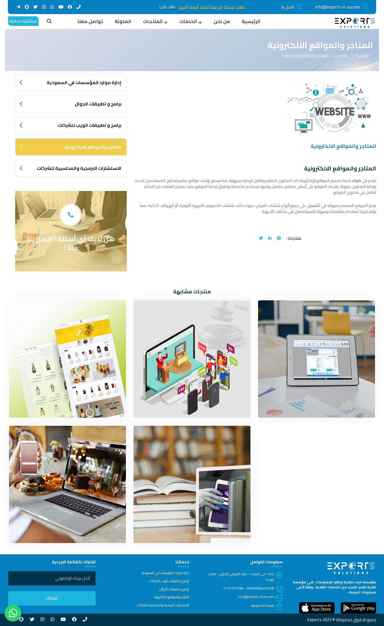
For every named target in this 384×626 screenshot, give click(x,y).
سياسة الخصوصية (262, 605)
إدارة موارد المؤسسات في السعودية (84, 82)
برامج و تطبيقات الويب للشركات (89, 125)
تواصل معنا (90, 21)
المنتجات (153, 21)
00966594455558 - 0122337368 (249, 588)
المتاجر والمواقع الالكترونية (93, 147)
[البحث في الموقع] (49, 22)
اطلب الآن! (167, 6)
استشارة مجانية (23, 21)
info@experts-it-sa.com (337, 7)
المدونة (123, 21)
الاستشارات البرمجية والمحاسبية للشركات (79, 168)
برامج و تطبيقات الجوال (98, 104)
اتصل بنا (287, 7)
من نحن (222, 21)
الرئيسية (251, 21)
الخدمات (188, 21)
